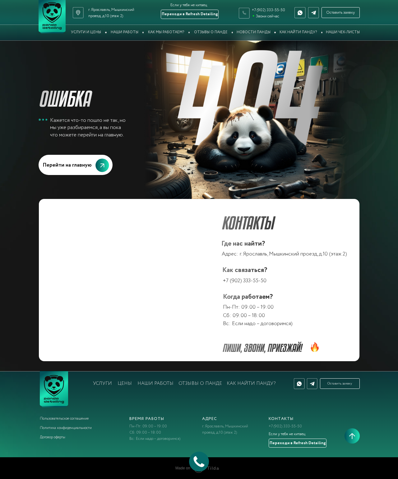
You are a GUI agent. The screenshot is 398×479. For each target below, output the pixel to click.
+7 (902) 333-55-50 (268, 10)
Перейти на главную (67, 165)
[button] (341, 12)
